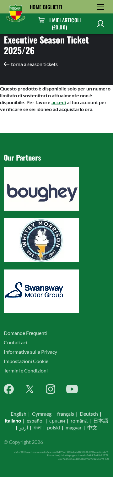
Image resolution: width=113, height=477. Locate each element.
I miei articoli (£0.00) (65, 23)
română (79, 420)
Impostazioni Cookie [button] (26, 361)
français (65, 414)
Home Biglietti (46, 7)
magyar (74, 427)
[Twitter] (30, 389)
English (18, 414)
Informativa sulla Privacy (30, 352)
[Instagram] (50, 389)
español (35, 420)
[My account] (100, 23)
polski (53, 427)
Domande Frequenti (25, 333)
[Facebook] (9, 389)
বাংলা (37, 427)
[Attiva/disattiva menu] (100, 6)
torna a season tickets (34, 64)
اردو (23, 427)
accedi (58, 102)
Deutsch (89, 414)
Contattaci (15, 342)
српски (57, 420)
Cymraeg (41, 414)
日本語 (100, 420)
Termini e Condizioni (26, 370)
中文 (92, 427)
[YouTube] (72, 389)
